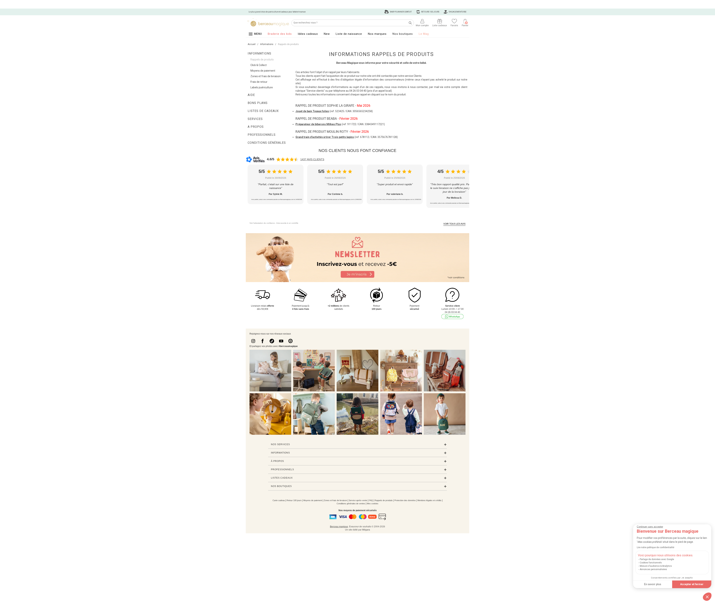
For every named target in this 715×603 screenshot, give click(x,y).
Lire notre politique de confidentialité (655, 547)
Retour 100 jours (294, 500)
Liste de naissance (349, 34)
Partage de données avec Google (657, 559)
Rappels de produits (384, 500)
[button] (707, 596)
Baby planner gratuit (401, 12)
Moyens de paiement (312, 500)
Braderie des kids (280, 34)
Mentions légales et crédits (429, 500)
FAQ (371, 500)
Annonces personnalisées (653, 569)
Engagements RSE (457, 12)
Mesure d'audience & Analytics (656, 566)
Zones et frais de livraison (335, 500)
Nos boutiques (403, 34)
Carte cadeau (279, 500)
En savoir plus (652, 584)
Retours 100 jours (430, 12)
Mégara (366, 529)
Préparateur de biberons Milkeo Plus (318, 124)
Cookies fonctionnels (651, 562)
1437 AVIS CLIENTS (312, 159)
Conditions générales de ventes (351, 503)
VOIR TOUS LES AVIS (454, 224)
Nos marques (377, 34)
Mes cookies (372, 503)
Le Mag (424, 34)
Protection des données (405, 500)
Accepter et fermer (691, 584)
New (327, 34)
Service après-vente (358, 500)
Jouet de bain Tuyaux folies (312, 111)
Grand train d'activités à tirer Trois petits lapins (324, 137)
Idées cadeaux (308, 34)
